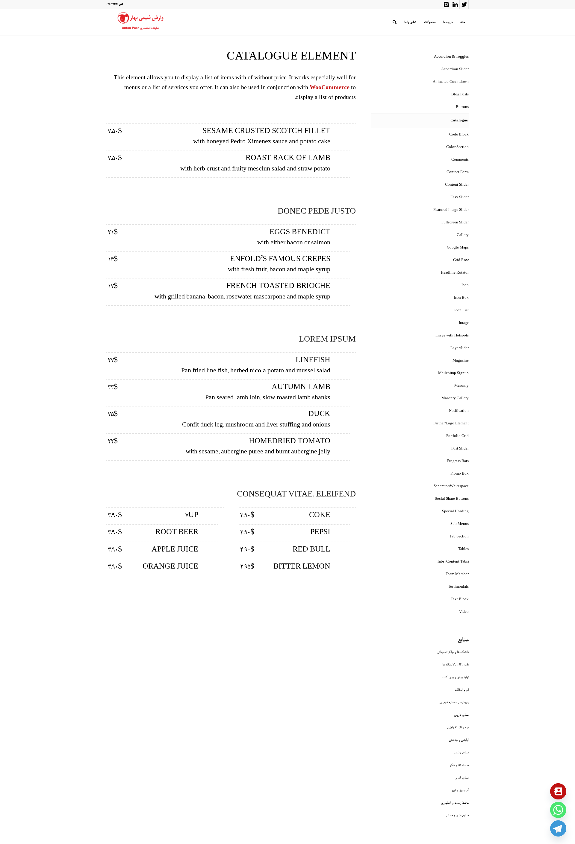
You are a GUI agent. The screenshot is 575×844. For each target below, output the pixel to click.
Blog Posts (460, 95)
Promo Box (459, 474)
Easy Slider (459, 197)
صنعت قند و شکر (459, 765)
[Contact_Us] (558, 791)
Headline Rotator (455, 273)
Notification (459, 411)
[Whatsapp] (558, 810)
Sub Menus (459, 524)
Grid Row (461, 260)
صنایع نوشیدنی (461, 753)
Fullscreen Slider (455, 223)
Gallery (463, 235)
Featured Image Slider (451, 210)
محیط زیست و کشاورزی (455, 803)
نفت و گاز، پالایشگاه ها (455, 665)
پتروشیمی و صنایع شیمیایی (454, 702)
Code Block (459, 135)
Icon (465, 285)
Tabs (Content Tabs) (453, 562)
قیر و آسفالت (462, 690)
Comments (460, 160)
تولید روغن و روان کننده (455, 677)
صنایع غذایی (462, 778)
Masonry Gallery (455, 398)
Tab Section (459, 537)
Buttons (462, 107)
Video (464, 612)
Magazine (461, 361)
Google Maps (458, 248)
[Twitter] (464, 4)
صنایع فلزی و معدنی (457, 815)
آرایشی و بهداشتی (459, 740)
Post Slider (460, 449)
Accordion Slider (455, 69)
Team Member (457, 574)
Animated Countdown (451, 82)
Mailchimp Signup (453, 373)
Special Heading (455, 512)
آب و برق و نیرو (460, 790)
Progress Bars (458, 461)
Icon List (461, 311)
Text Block (460, 599)
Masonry (461, 386)
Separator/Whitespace (451, 486)
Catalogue (459, 121)
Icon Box (461, 298)
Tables (463, 549)
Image (464, 323)
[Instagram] (446, 4)
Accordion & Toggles (451, 57)
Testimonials (458, 587)
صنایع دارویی (461, 715)
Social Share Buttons (452, 499)
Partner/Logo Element (451, 424)
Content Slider (457, 185)
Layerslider (459, 348)
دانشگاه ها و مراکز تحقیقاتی (453, 652)
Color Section (457, 147)
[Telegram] (558, 828)
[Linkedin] (455, 4)
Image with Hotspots (452, 336)
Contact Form (458, 172)
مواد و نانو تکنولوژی (458, 727)
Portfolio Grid (457, 436)
